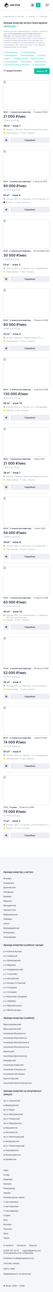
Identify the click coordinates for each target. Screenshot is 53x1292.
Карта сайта (9, 1268)
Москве (11, 26)
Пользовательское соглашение (18, 1253)
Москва (9, 199)
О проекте (8, 1245)
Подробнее (30, 140)
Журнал (33, 1245)
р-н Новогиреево (27, 615)
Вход (32, 5)
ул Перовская (42, 615)
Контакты (21, 1245)
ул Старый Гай (38, 546)
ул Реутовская (38, 199)
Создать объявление (38, 5)
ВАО (16, 199)
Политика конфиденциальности (18, 1258)
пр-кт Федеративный (40, 268)
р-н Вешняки (25, 199)
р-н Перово (24, 268)
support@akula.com (31, 1250)
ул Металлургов (38, 825)
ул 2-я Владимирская (40, 407)
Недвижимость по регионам (17, 1274)
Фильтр (40, 71)
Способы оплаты (11, 1263)
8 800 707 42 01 (11, 1250)
